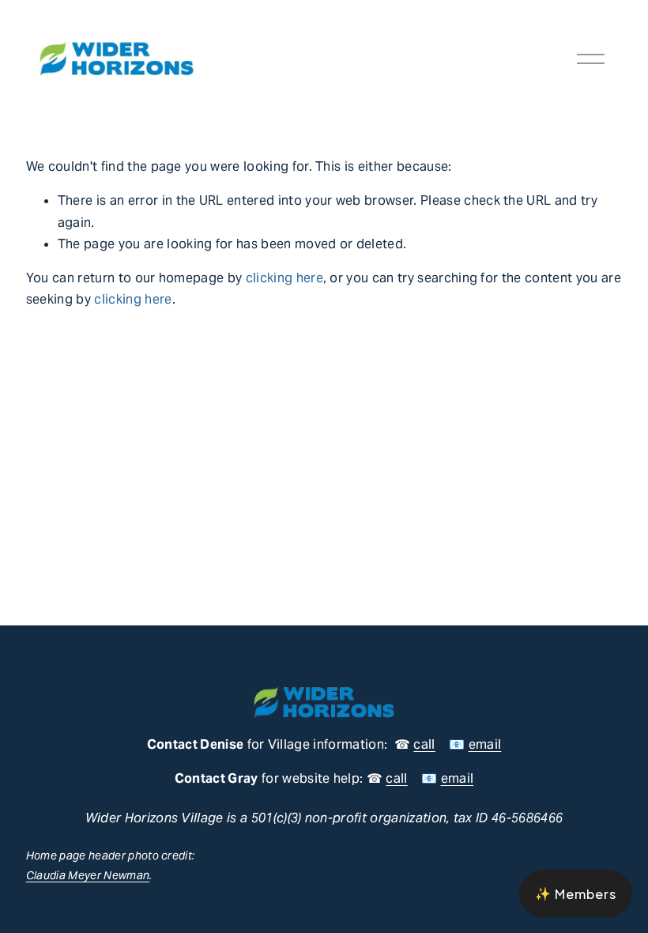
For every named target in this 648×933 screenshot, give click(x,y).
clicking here (284, 278)
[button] (575, 893)
